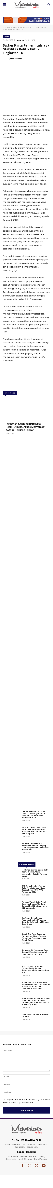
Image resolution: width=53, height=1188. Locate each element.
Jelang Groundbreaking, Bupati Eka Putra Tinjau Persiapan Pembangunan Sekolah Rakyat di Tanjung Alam (36, 1001)
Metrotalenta (16, 59)
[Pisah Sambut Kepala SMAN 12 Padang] (11, 1020)
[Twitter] (21, 66)
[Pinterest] (27, 66)
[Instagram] (29, 1165)
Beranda (6, 27)
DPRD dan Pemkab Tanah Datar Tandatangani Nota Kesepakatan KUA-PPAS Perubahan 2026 (33, 814)
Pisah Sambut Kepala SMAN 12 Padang (35, 1015)
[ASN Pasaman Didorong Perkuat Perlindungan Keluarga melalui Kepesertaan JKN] (11, 971)
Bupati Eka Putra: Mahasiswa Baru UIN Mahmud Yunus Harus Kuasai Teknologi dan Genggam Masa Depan (36, 985)
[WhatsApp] (34, 66)
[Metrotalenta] (5, 59)
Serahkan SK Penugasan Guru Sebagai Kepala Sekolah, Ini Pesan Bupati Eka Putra (35, 952)
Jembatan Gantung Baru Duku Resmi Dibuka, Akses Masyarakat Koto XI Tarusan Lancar (26, 426)
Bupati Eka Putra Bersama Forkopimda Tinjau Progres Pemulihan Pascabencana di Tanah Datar (34, 937)
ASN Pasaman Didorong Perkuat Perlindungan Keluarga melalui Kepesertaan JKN (35, 969)
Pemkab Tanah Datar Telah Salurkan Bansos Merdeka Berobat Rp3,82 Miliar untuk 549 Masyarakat (34, 830)
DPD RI (13, 27)
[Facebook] (14, 66)
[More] (41, 66)
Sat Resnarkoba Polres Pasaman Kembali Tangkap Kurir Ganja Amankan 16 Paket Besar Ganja (35, 846)
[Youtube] (43, 1165)
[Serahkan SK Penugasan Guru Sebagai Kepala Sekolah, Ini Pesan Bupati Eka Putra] (11, 955)
